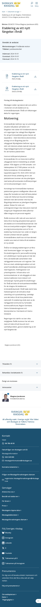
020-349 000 (9, 457)
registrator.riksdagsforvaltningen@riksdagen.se (22, 479)
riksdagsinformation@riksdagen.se (18, 461)
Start (3, 12)
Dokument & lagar (14, 12)
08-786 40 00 (9, 443)
